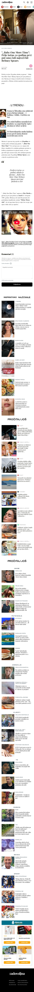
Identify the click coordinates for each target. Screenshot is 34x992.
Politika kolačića (22, 984)
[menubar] (28, 2)
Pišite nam (11, 980)
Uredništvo (12, 982)
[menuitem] (27, 2)
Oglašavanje (12, 984)
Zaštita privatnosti (23, 982)
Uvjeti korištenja (22, 980)
